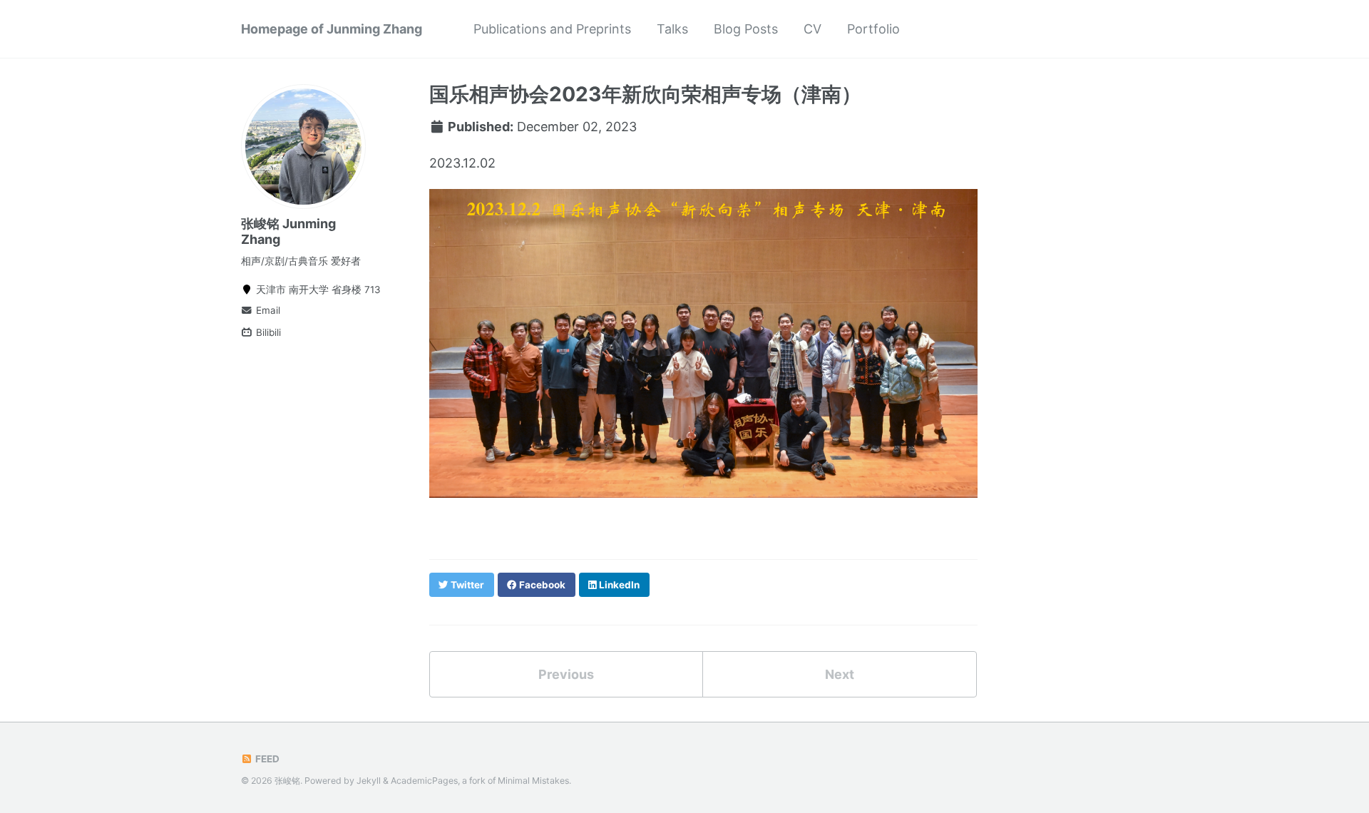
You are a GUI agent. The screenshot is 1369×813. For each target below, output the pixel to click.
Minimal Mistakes (533, 780)
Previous (566, 674)
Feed (266, 759)
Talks (672, 28)
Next (839, 674)
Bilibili (267, 332)
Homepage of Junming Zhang (331, 28)
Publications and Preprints (552, 28)
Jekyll (369, 780)
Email (266, 310)
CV (812, 28)
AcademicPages (424, 780)
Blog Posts (746, 28)
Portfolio (873, 28)
